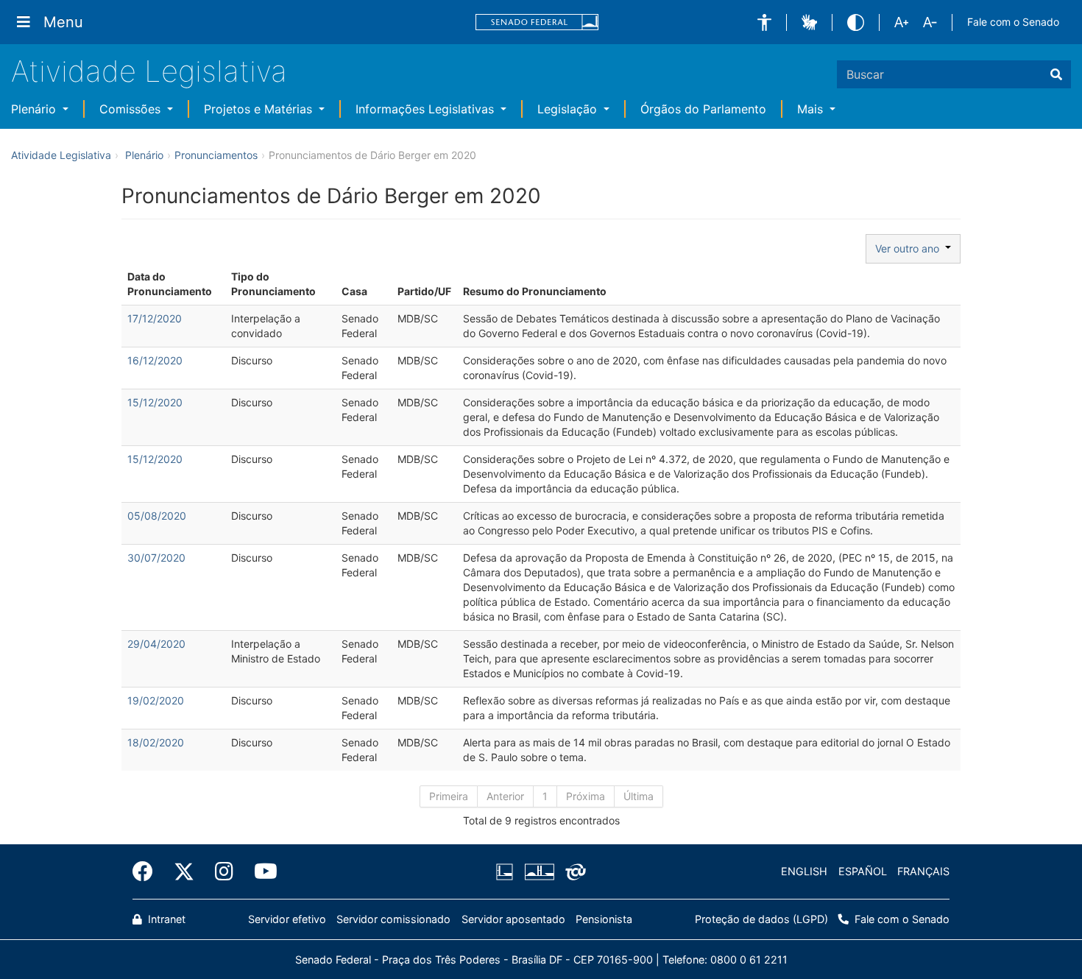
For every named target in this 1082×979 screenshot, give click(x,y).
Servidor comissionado (393, 919)
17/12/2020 (154, 318)
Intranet (165, 919)
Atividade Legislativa (149, 71)
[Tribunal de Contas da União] (573, 871)
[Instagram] (224, 871)
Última (638, 796)
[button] (764, 22)
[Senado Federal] (537, 22)
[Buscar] (1056, 74)
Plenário (35, 109)
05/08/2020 (156, 515)
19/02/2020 (155, 700)
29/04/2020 (156, 643)
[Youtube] (260, 871)
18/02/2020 (155, 742)
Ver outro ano (910, 248)
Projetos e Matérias (260, 109)
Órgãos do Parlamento (703, 109)
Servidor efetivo (287, 919)
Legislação (569, 109)
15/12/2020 (155, 402)
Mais (812, 109)
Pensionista (604, 919)
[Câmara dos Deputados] (507, 871)
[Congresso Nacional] (538, 871)
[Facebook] (147, 871)
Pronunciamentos (216, 155)
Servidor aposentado (513, 919)
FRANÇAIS (923, 871)
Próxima (585, 796)
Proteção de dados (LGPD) (761, 919)
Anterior (505, 796)
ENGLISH (804, 871)
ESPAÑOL (862, 871)
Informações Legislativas (427, 109)
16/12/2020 (155, 360)
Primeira (448, 796)
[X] (184, 871)
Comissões (131, 109)
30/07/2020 (156, 557)
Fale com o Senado (1013, 21)
